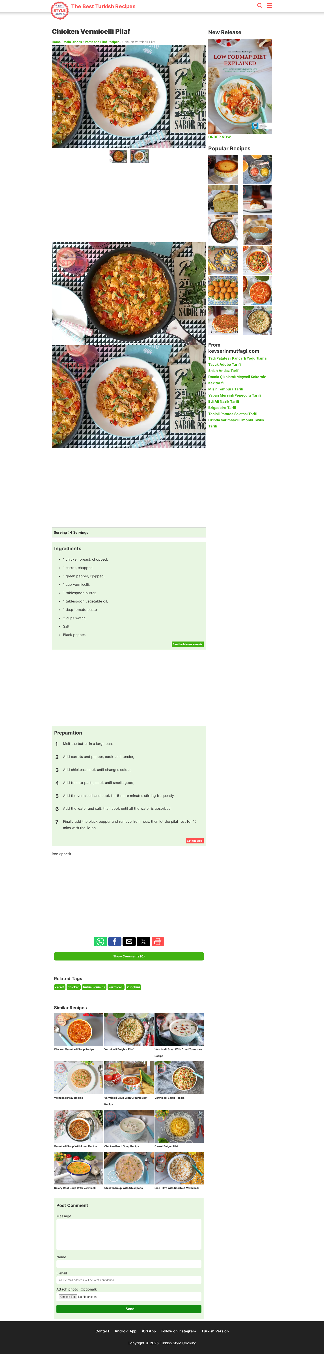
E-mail (61, 1273)
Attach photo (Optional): (76, 1289)
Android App (125, 1331)
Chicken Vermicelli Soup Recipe (74, 1049)
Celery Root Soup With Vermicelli (75, 1188)
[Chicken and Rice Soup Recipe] (257, 290)
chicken (74, 987)
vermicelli (116, 987)
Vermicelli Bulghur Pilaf (119, 1049)
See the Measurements (188, 644)
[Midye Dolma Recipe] (223, 260)
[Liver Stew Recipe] (223, 230)
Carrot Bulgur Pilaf (166, 1146)
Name (61, 1257)
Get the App (195, 840)
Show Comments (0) (129, 956)
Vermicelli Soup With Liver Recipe (75, 1146)
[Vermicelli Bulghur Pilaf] (257, 320)
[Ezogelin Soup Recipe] (257, 230)
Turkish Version (215, 1331)
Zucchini (133, 987)
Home (56, 42)
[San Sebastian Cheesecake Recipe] (223, 169)
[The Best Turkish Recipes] (93, 17)
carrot (59, 987)
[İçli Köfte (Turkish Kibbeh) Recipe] (223, 290)
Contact (102, 1331)
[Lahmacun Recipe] (223, 320)
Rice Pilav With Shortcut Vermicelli (177, 1188)
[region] (129, 201)
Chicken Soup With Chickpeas (123, 1188)
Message (63, 1216)
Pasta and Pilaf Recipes (102, 42)
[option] (118, 156)
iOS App (149, 1331)
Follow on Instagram (178, 1331)
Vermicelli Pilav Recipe (68, 1097)
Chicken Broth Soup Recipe (121, 1146)
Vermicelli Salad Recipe (169, 1097)
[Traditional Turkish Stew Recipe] (257, 260)
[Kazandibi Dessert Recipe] (257, 199)
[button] (199, 96)
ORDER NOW (219, 137)
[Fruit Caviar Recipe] (257, 169)
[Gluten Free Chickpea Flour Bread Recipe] (223, 199)
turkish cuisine (94, 987)
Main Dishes (72, 42)
